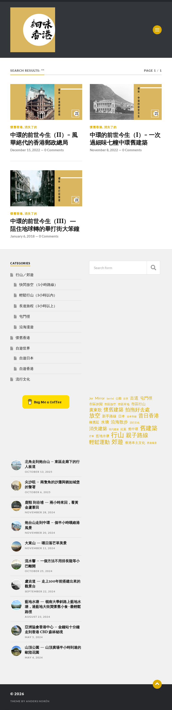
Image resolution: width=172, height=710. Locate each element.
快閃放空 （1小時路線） (38, 284)
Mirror (100, 398)
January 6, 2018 (22, 236)
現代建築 (114, 429)
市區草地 (123, 404)
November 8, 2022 (104, 150)
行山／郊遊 (25, 274)
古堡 (125, 398)
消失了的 (31, 127)
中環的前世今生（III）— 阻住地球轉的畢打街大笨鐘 (45, 225)
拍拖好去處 (137, 409)
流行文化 (23, 379)
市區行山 (138, 404)
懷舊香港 (16, 127)
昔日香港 (148, 415)
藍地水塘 (102, 436)
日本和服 (132, 416)
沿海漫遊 (26, 327)
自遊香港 (26, 368)
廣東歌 (95, 409)
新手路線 (109, 416)
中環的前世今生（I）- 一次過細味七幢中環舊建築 (125, 138)
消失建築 (98, 428)
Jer (91, 398)
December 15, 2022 (25, 150)
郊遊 (117, 441)
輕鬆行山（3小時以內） (38, 295)
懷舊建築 (113, 409)
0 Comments (54, 150)
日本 (121, 416)
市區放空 (110, 404)
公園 (118, 398)
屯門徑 (24, 316)
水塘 (105, 422)
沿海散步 (119, 421)
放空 (94, 415)
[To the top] (157, 684)
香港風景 (152, 442)
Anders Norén (37, 701)
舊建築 (148, 428)
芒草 (91, 436)
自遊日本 (26, 358)
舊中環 (133, 429)
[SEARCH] (153, 267)
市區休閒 (96, 404)
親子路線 (137, 435)
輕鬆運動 (99, 442)
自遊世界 (23, 348)
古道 (134, 397)
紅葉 (123, 429)
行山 (117, 434)
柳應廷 (94, 422)
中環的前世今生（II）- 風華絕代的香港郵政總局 (43, 138)
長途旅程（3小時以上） (38, 306)
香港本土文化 (135, 442)
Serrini (110, 398)
